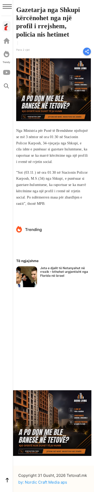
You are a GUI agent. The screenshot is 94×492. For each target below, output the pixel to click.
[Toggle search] (6, 86)
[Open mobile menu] (7, 6)
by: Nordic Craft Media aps (42, 482)
